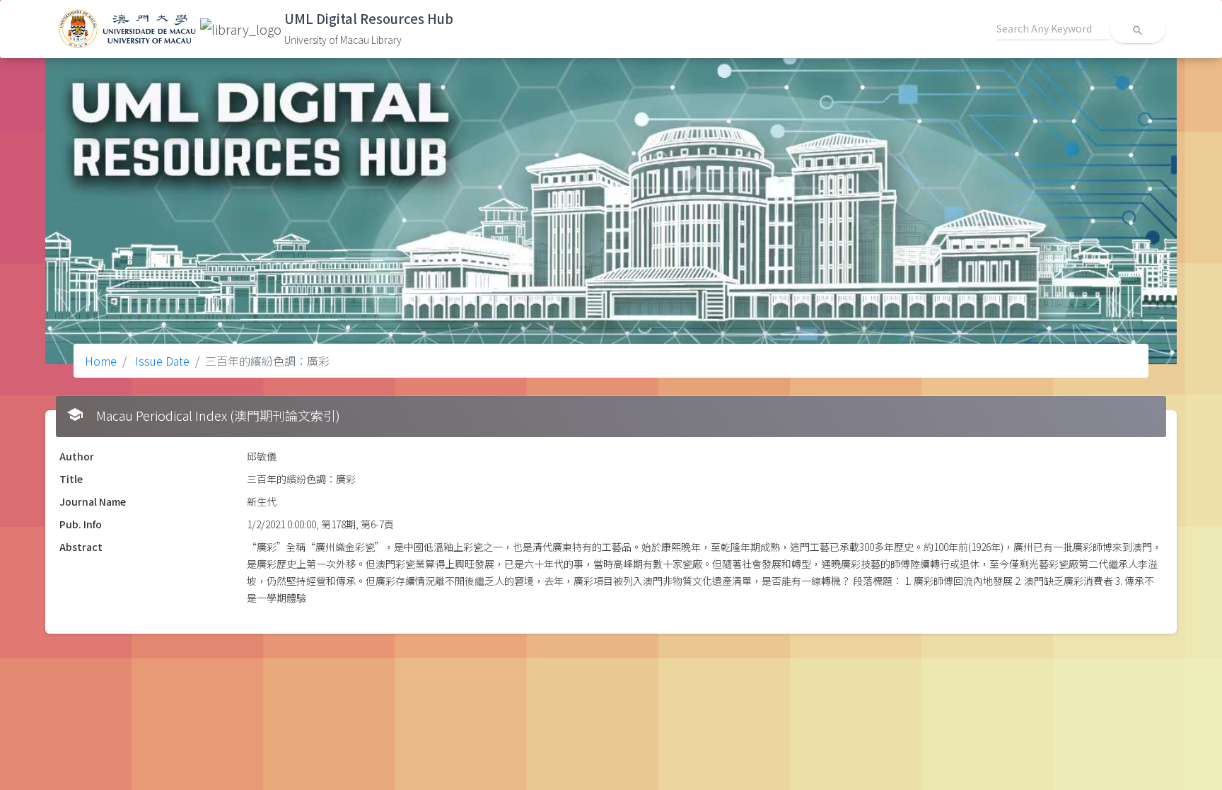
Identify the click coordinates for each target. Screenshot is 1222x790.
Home (101, 360)
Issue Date (161, 360)
